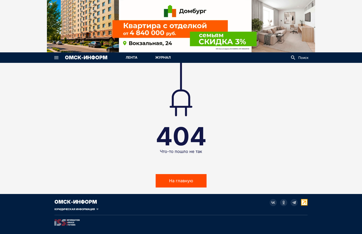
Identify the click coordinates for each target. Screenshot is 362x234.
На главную (181, 180)
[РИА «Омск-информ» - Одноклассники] (283, 202)
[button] (56, 57)
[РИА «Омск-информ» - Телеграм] (294, 202)
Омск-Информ (86, 58)
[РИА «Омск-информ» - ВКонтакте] (273, 202)
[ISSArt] (181, 222)
